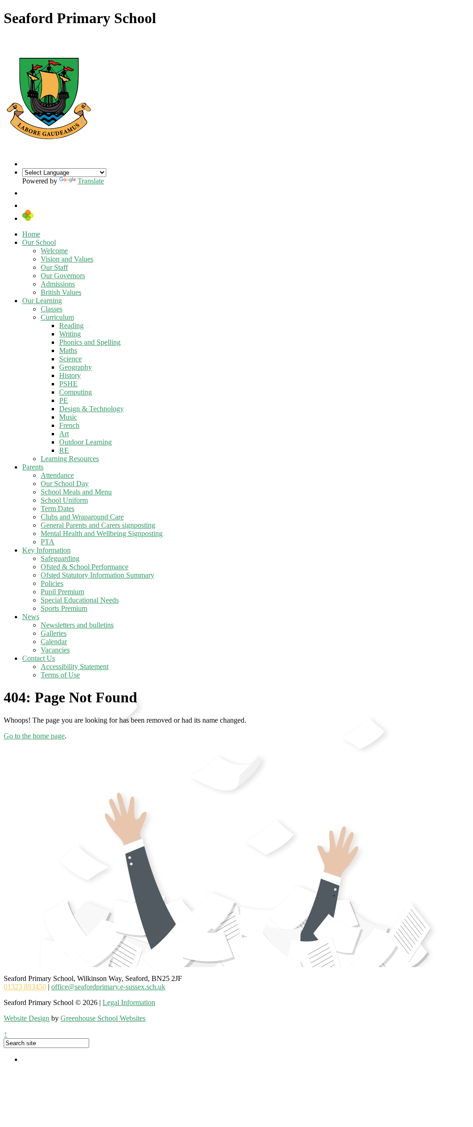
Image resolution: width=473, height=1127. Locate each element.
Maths (68, 350)
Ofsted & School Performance (84, 567)
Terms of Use (60, 675)
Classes (51, 309)
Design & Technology (91, 409)
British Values (61, 292)
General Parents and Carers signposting (98, 525)
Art (64, 434)
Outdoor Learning (85, 442)
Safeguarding (60, 558)
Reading (71, 325)
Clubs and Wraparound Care (82, 517)
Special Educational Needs (80, 600)
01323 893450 (25, 987)
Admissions (58, 284)
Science (70, 359)
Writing (70, 334)
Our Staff (54, 267)
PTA (48, 542)
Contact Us (38, 658)
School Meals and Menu (76, 492)
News (30, 617)
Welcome (54, 251)
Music (68, 417)
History (70, 375)
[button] (28, 193)
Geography (75, 367)
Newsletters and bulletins (77, 625)
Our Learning (42, 301)
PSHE (68, 384)
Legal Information (129, 1002)
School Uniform (64, 500)
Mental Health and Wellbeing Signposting (102, 533)
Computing (75, 392)
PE (63, 400)
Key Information (46, 550)
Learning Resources (70, 459)
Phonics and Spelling (90, 342)
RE (64, 450)
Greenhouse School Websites (103, 1018)
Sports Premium (64, 608)
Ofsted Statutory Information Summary (97, 575)
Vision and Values (67, 259)
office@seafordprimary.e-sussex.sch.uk (108, 987)
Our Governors (63, 276)
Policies (52, 583)
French (69, 425)
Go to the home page (34, 736)
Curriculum (57, 317)
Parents (32, 467)
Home (31, 234)
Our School (39, 242)
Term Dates (57, 508)
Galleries (54, 633)
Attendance (57, 475)
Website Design (26, 1018)
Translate (91, 181)
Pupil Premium (62, 592)
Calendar (54, 642)
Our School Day (65, 483)
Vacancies (55, 650)
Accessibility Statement (75, 666)
